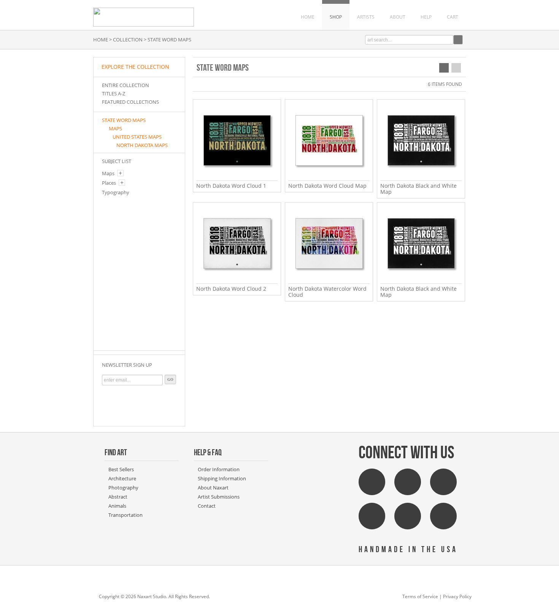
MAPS (115, 128)
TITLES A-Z (113, 93)
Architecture (122, 478)
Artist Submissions (219, 496)
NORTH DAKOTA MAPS (142, 145)
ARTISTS (366, 17)
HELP (426, 17)
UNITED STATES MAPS (137, 136)
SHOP (336, 17)
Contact (207, 505)
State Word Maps (124, 120)
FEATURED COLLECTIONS (130, 101)
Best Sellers (121, 469)
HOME (307, 17)
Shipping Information (222, 478)
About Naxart (213, 487)
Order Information (219, 469)
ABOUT (397, 17)
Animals (117, 505)
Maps (108, 173)
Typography (115, 192)
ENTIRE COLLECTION (125, 85)
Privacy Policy (457, 596)
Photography (123, 487)
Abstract (117, 496)
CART (452, 17)
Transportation (125, 514)
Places (109, 182)
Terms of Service (420, 596)
